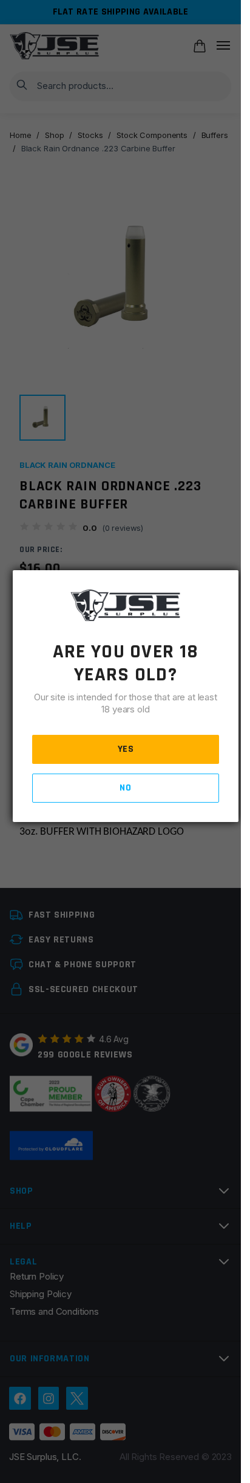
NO (125, 787)
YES (126, 749)
